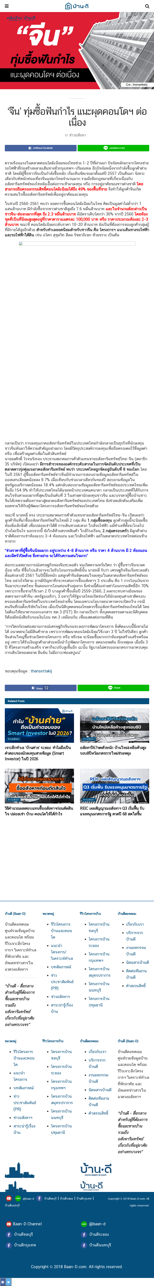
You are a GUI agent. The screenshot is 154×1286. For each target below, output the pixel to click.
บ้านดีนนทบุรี (12, 1205)
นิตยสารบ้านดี (137, 962)
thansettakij (40, 671)
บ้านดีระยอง (66, 1198)
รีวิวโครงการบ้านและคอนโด (23, 1058)
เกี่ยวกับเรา (135, 924)
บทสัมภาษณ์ (61, 966)
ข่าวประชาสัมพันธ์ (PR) (62, 982)
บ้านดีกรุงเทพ (83, 1198)
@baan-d (28, 1198)
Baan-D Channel (27, 1223)
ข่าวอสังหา (77, 135)
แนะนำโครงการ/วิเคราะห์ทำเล (62, 952)
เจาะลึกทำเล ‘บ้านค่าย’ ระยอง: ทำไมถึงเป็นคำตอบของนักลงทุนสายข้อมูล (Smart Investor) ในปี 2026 (38, 753)
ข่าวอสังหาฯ (60, 996)
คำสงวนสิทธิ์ (136, 985)
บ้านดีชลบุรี (50, 1198)
